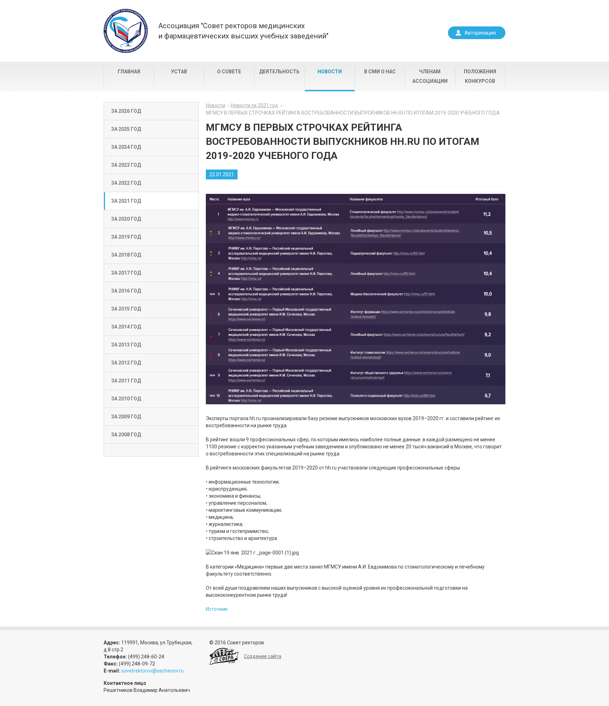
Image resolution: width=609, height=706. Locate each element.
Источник (217, 609)
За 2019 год (126, 237)
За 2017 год (126, 273)
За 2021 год (126, 201)
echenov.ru (171, 671)
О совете (229, 71)
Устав (179, 71)
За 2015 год (126, 309)
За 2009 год (126, 416)
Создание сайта (262, 656)
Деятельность (279, 71)
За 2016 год (126, 291)
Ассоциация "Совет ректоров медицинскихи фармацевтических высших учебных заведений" (243, 31)
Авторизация (480, 33)
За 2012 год (126, 363)
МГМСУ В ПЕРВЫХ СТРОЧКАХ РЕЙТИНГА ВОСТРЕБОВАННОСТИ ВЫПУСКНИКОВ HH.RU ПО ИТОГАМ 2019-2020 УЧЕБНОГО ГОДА (353, 113)
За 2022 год (126, 183)
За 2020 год (126, 219)
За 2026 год (126, 111)
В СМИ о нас (380, 71)
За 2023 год (126, 165)
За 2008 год (126, 434)
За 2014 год (126, 327)
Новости (330, 71)
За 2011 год (126, 380)
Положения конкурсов (480, 76)
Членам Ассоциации (430, 76)
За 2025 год (126, 129)
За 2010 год (126, 398)
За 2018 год (126, 255)
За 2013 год (126, 345)
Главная (129, 71)
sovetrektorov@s (140, 671)
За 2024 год (126, 147)
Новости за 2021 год (254, 105)
